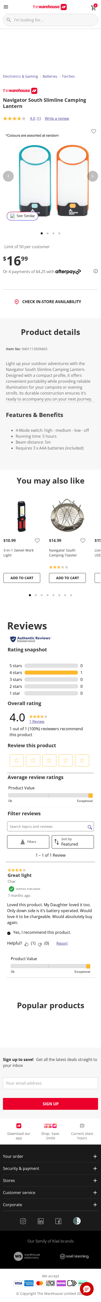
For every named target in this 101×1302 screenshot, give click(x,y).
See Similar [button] (25, 216)
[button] (17, 760)
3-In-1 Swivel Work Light (18, 552)
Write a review (57, 118)
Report (62, 943)
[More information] (94, 271)
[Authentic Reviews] (31, 639)
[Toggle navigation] (6, 7)
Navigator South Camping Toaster (63, 552)
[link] (38, 717)
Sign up (51, 1104)
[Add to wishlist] (94, 132)
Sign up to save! (18, 1059)
